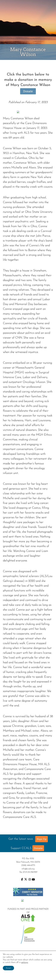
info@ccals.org (28, 869)
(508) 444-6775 (28, 865)
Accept (8, 968)
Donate (28, 91)
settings (24, 962)
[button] (41, 839)
